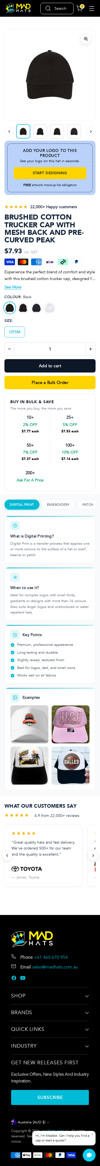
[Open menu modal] (91, 8)
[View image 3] (57, 131)
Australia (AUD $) (31, 1122)
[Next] (91, 131)
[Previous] (9, 131)
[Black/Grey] (23, 308)
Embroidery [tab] (58, 504)
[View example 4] (70, 765)
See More (12, 287)
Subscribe (50, 1097)
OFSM (14, 332)
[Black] (9, 308)
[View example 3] (29, 765)
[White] (49, 308)
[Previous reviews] (7, 855)
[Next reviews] (93, 855)
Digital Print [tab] (22, 504)
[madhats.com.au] (18, 8)
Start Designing (50, 173)
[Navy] (36, 308)
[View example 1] (29, 724)
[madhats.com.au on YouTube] (23, 979)
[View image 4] (74, 131)
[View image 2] (23, 131)
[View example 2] (70, 724)
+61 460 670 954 (51, 957)
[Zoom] (85, 38)
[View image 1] (40, 131)
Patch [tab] (88, 504)
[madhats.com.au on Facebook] (14, 979)
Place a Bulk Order (50, 382)
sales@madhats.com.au (55, 967)
